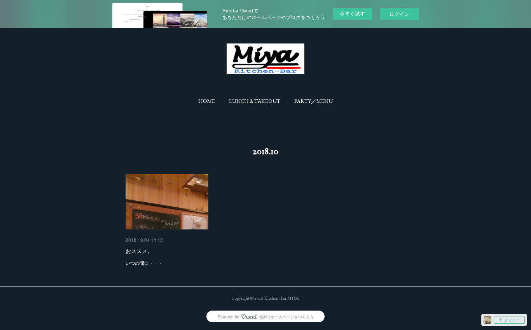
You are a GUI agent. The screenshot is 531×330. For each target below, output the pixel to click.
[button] (206, 101)
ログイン (399, 13)
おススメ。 (139, 251)
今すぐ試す (352, 13)
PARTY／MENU (313, 100)
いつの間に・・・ (144, 262)
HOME (206, 100)
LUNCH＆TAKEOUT (254, 100)
